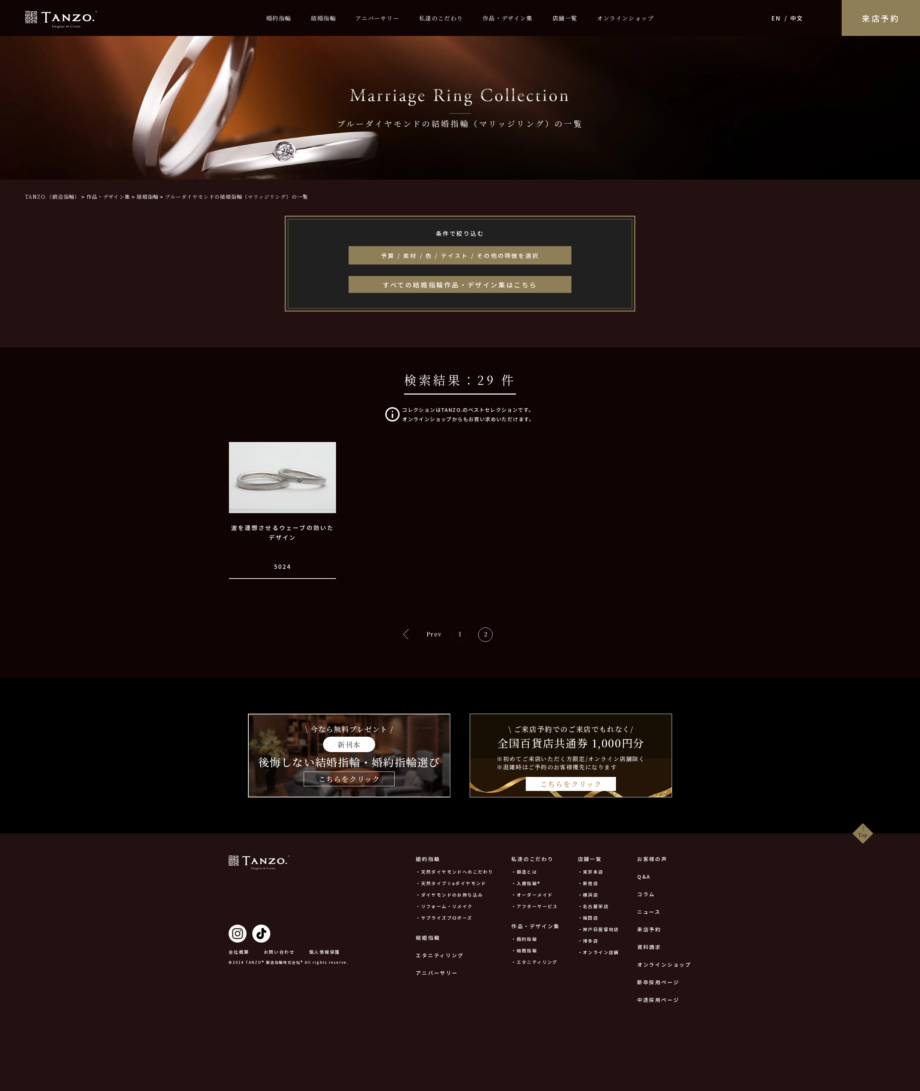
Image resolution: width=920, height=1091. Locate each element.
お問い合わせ (279, 952)
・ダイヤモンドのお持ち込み (449, 895)
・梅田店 (588, 918)
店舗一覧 (565, 18)
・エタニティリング (534, 962)
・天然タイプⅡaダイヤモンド (451, 883)
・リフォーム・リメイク (444, 906)
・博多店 (588, 941)
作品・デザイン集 (508, 18)
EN (775, 18)
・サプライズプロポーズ (444, 918)
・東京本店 (591, 872)
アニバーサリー (377, 18)
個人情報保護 (324, 952)
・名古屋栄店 (593, 906)
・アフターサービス (534, 906)
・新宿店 (588, 883)
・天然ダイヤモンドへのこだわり (454, 872)
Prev (434, 634)
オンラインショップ (625, 18)
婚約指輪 (278, 18)
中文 (796, 18)
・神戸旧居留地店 (598, 929)
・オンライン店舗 (598, 952)
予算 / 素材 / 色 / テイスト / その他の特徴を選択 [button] (460, 255)
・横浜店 (588, 895)
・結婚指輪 (524, 950)
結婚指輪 (323, 18)
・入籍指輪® (525, 883)
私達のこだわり (441, 18)
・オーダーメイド (532, 895)
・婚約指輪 (524, 939)
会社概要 (239, 952)
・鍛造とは (524, 872)
